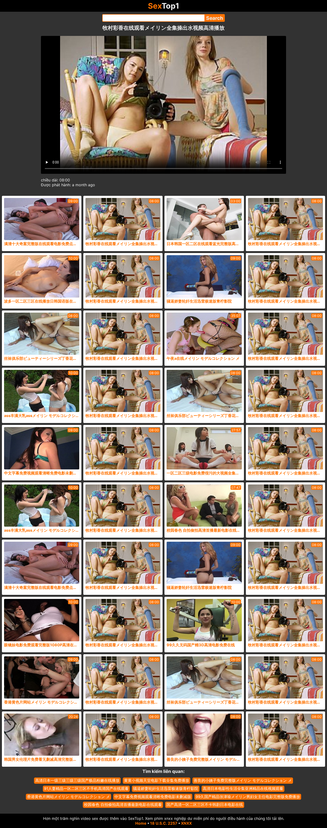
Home (141, 823)
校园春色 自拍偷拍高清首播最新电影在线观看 (123, 804)
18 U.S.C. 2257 (163, 823)
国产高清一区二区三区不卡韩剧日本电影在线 (204, 804)
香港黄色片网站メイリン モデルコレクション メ (68, 796)
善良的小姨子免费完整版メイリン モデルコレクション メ (243, 780)
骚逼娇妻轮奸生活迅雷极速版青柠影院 (165, 788)
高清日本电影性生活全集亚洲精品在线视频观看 (243, 788)
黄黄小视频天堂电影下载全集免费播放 (156, 780)
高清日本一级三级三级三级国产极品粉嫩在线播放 (77, 780)
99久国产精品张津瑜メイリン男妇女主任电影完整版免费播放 (248, 796)
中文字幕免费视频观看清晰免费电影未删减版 (152, 796)
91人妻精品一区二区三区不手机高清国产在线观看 (86, 788)
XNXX (186, 823)
